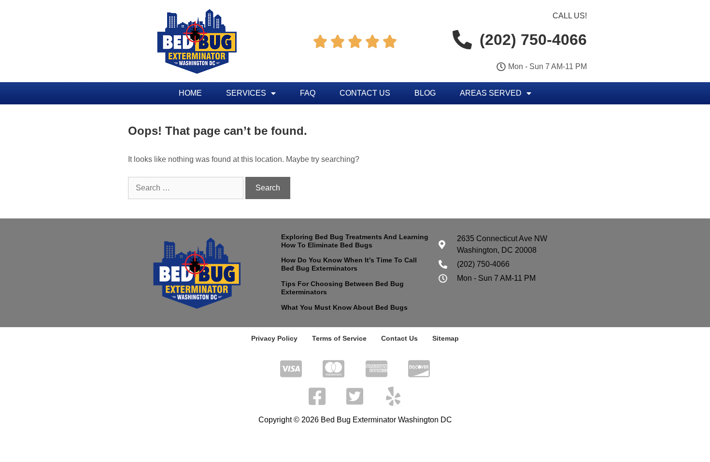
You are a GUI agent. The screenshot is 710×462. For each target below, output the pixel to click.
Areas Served (491, 93)
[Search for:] (186, 188)
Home (190, 93)
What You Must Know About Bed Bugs (344, 307)
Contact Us (365, 93)
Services (246, 93)
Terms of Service (339, 338)
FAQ (307, 93)
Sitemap (445, 338)
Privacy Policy (274, 338)
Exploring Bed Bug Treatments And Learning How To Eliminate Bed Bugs (354, 241)
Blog (425, 93)
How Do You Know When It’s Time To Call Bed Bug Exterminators (349, 264)
